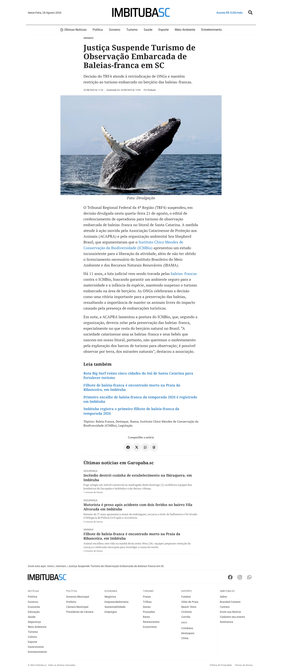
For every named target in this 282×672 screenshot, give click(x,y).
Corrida (185, 616)
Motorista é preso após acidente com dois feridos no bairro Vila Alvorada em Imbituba (137, 506)
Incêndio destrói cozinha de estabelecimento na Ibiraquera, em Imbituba (137, 477)
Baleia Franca (105, 421)
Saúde (31, 616)
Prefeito (71, 601)
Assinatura (226, 621)
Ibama (134, 421)
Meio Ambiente (37, 626)
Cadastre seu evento (232, 616)
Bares (146, 616)
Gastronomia (36, 646)
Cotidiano (187, 628)
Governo (33, 601)
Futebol (186, 596)
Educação (34, 611)
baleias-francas (183, 273)
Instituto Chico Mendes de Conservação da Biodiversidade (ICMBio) (140, 423)
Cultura (32, 636)
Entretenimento (37, 651)
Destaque (122, 421)
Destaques (187, 633)
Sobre (223, 596)
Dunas (147, 606)
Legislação (125, 425)
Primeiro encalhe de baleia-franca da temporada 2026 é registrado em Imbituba (140, 399)
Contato (225, 606)
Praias (147, 596)
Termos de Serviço (244, 665)
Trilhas (147, 601)
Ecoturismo (150, 626)
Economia (34, 606)
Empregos (111, 611)
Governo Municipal (77, 596)
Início (50, 566)
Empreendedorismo (117, 601)
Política (32, 596)
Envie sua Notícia (230, 611)
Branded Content (230, 601)
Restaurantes (151, 621)
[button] (250, 12)
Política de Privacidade (221, 665)
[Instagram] (240, 577)
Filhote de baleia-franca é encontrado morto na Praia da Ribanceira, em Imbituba (131, 387)
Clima (184, 638)
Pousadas (149, 611)
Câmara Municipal (77, 606)
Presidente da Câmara (79, 611)
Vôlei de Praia (189, 601)
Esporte (32, 641)
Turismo (33, 631)
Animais (88, 38)
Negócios (110, 596)
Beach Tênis (188, 606)
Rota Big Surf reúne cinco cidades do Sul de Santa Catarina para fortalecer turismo (138, 375)
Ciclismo (186, 611)
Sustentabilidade (115, 606)
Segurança (90, 470)
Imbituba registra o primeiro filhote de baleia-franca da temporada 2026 (131, 410)
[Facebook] (230, 577)
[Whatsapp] (249, 577)
